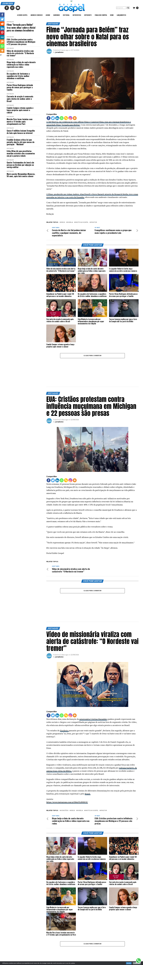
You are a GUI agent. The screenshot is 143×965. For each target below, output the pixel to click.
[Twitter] (53, 118)
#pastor (93, 222)
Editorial (66, 15)
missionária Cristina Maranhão (93, 682)
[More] (75, 118)
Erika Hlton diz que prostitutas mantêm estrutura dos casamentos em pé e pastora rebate (21, 153)
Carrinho (56, 15)
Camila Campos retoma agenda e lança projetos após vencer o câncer (20, 110)
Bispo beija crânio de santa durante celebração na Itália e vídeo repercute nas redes (21, 64)
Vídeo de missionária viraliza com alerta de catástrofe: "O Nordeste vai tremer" (20, 53)
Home (112, 15)
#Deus (62, 222)
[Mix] (2, 41)
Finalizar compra (101, 15)
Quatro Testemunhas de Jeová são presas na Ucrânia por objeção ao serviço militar (20, 164)
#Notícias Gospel (81, 222)
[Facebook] (48, 118)
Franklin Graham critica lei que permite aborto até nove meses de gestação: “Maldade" (20, 142)
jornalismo (59, 52)
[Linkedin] (57, 118)
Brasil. (87, 757)
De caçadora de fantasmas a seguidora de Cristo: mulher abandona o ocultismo (18, 75)
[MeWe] (2, 37)
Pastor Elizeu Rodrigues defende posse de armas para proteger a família (20, 87)
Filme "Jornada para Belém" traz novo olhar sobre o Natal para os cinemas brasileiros (21, 27)
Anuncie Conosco (37, 15)
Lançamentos (121, 15)
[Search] (128, 8)
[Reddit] (2, 23)
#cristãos (64, 773)
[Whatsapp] (62, 118)
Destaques (10, 22)
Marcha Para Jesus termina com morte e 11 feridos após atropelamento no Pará (19, 121)
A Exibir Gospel (22, 15)
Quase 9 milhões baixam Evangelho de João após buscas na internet (21, 131)
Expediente (88, 15)
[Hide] (1, 55)
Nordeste (64, 693)
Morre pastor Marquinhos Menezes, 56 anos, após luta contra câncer (21, 175)
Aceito (129, 963)
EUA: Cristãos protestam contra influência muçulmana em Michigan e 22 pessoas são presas (21, 41)
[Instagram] (70, 118)
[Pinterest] (2, 32)
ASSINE (48, 15)
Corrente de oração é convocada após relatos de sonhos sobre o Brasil (20, 98)
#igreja (70, 222)
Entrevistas (77, 15)
